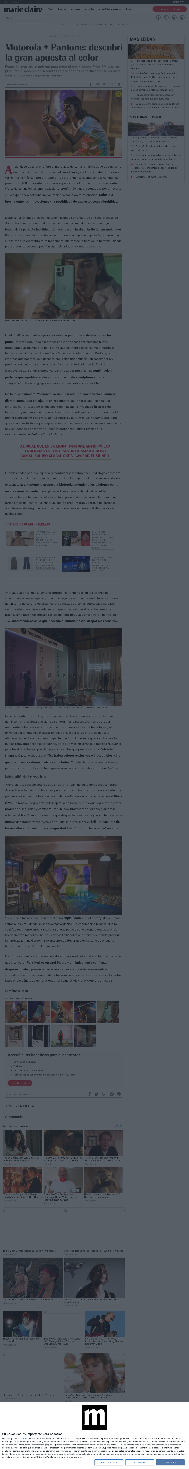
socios (24, 1438)
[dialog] (94, 1435)
